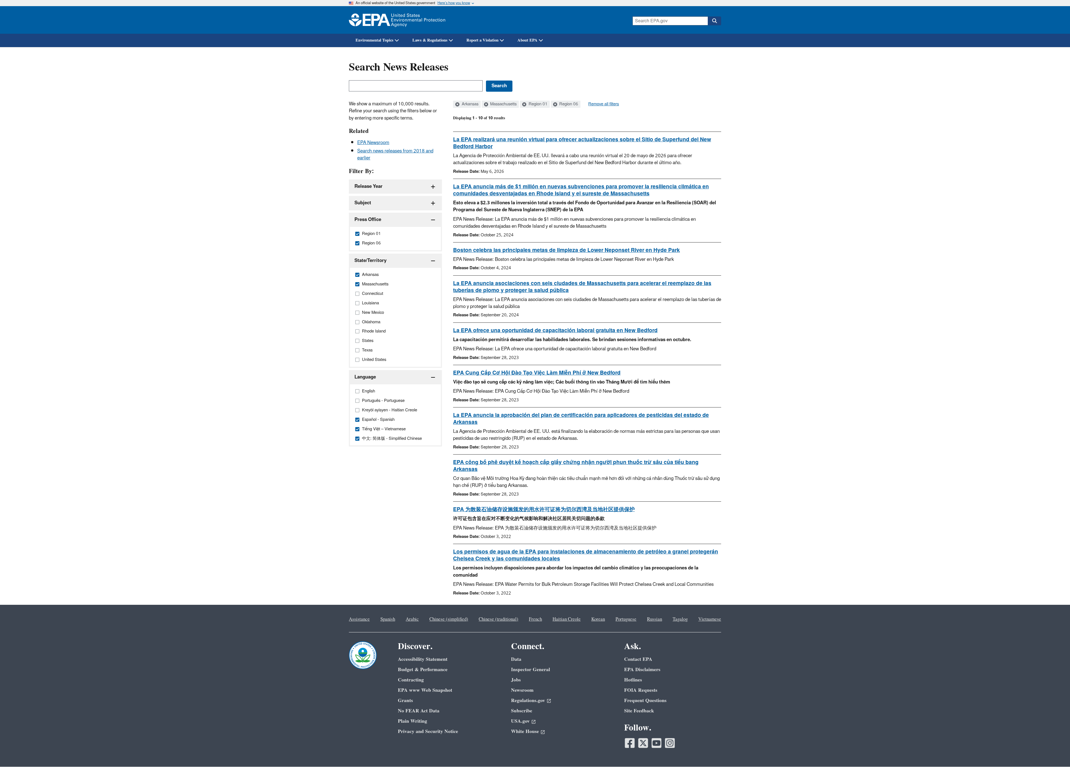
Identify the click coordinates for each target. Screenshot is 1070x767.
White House (525, 731)
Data (516, 659)
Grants (405, 700)
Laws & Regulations (430, 40)
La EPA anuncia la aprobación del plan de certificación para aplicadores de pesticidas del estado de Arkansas (581, 419)
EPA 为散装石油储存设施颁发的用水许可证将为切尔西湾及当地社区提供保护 (544, 509)
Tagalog (680, 619)
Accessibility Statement (423, 659)
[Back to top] (1054, 751)
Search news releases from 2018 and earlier (395, 154)
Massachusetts (503, 104)
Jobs (516, 680)
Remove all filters (603, 104)
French (535, 619)
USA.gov (520, 721)
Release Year (368, 186)
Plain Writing (412, 721)
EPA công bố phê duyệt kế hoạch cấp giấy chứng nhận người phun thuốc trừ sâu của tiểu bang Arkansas (576, 466)
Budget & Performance (423, 670)
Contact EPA (638, 659)
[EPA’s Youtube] (656, 743)
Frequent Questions (645, 700)
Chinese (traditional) (498, 619)
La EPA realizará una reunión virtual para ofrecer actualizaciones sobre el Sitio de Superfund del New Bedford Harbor (582, 143)
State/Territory (370, 261)
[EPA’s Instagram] (669, 743)
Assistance (359, 619)
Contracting (411, 680)
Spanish (387, 619)
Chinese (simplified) (448, 619)
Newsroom (522, 690)
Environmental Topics (374, 40)
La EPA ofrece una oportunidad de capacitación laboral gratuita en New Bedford (555, 330)
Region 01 (537, 104)
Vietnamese (709, 619)
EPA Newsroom (373, 143)
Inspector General (530, 670)
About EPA (527, 40)
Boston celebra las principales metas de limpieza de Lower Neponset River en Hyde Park (566, 250)
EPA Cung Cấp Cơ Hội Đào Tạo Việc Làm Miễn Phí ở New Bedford (537, 372)
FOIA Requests (640, 690)
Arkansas (469, 104)
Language (365, 377)
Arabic (412, 619)
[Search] (714, 20)
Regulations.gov (528, 700)
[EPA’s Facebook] (629, 743)
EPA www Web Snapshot (425, 690)
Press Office (367, 220)
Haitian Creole (567, 619)
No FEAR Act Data (418, 711)
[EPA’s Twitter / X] (643, 743)
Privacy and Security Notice (428, 731)
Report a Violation (482, 40)
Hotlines (633, 680)
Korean (598, 619)
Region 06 (568, 104)
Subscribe (521, 711)
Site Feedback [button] (639, 711)
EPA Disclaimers (642, 670)
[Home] (397, 20)
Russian (654, 619)
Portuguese (626, 619)
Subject (362, 203)
